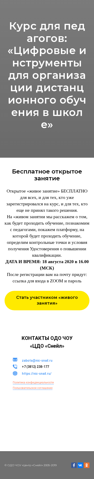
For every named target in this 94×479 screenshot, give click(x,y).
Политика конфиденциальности (33, 382)
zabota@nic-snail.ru (37, 360)
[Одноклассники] (86, 465)
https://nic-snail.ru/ (37, 373)
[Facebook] (74, 465)
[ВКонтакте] (80, 465)
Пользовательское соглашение (32, 388)
